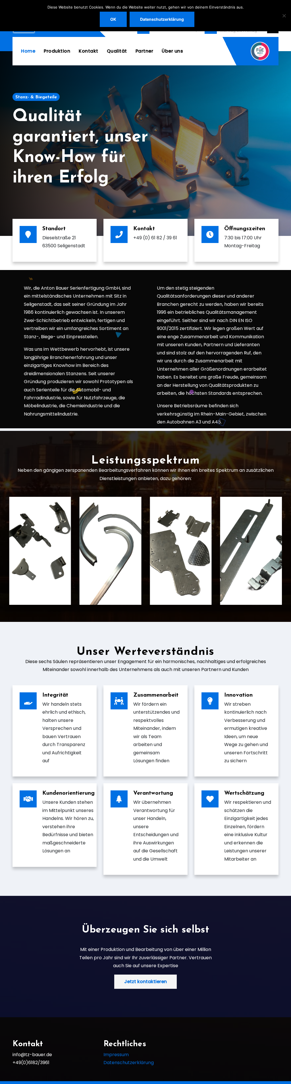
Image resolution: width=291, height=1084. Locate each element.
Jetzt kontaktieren (145, 981)
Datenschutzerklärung (128, 1062)
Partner (144, 51)
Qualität (117, 51)
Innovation (238, 695)
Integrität (55, 695)
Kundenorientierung (68, 793)
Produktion (57, 51)
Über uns (172, 51)
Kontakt (88, 51)
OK (113, 19)
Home (28, 51)
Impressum (116, 1054)
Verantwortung (153, 793)
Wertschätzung (244, 793)
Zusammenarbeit (155, 695)
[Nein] (284, 15)
